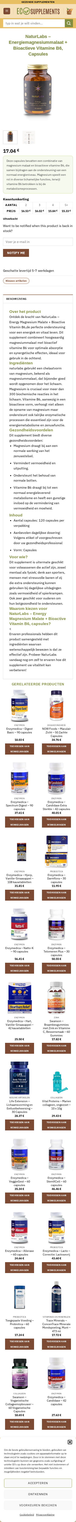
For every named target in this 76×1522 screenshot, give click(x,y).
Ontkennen (38, 1494)
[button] (70, 1442)
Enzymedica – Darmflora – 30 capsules (56, 878)
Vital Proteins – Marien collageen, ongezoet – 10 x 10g (56, 1105)
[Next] (66, 92)
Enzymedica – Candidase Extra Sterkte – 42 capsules (56, 805)
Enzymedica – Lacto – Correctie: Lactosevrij (56, 1252)
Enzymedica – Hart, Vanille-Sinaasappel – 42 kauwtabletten (19, 1024)
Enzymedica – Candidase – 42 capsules (56, 1401)
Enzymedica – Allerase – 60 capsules (19, 1252)
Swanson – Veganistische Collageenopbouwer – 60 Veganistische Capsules (19, 1404)
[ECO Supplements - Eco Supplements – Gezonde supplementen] (38, 11)
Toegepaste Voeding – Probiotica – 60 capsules (19, 1324)
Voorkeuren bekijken (38, 1505)
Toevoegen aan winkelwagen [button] (19, 749)
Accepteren (38, 1483)
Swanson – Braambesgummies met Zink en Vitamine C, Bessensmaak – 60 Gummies (56, 1028)
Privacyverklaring (45, 1514)
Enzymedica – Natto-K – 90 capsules (19, 949)
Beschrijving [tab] (16, 299)
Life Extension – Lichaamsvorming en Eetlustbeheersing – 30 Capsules (19, 1107)
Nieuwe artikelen (16, 280)
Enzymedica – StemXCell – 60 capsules (56, 1181)
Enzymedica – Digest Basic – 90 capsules (19, 730)
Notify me (16, 253)
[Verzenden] (69, 23)
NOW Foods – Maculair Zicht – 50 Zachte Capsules (56, 732)
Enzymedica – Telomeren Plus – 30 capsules (57, 951)
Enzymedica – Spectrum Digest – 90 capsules (19, 805)
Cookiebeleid (27, 1514)
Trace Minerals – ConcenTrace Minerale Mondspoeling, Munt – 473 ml (56, 1326)
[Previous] (9, 92)
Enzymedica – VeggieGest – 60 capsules (19, 1181)
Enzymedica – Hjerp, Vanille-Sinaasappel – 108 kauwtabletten (19, 878)
